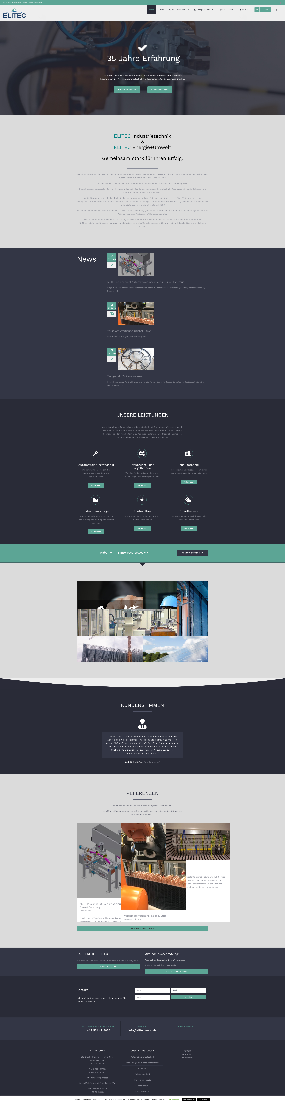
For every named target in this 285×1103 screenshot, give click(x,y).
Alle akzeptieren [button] (189, 1099)
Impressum (187, 1068)
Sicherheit (142, 605)
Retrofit (198, 849)
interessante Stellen (116, 970)
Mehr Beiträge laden (142, 939)
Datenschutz (187, 1064)
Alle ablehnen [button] (203, 1099)
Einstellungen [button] (173, 1099)
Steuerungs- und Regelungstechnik (142, 633)
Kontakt (187, 1061)
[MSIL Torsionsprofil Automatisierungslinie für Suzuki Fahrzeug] (136, 264)
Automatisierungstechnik (142, 1067)
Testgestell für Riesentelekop (136, 357)
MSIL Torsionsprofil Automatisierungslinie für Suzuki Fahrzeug (136, 260)
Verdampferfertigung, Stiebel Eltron (136, 310)
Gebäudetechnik (142, 660)
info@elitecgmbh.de (35, 2)
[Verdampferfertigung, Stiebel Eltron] (136, 313)
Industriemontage (142, 1090)
